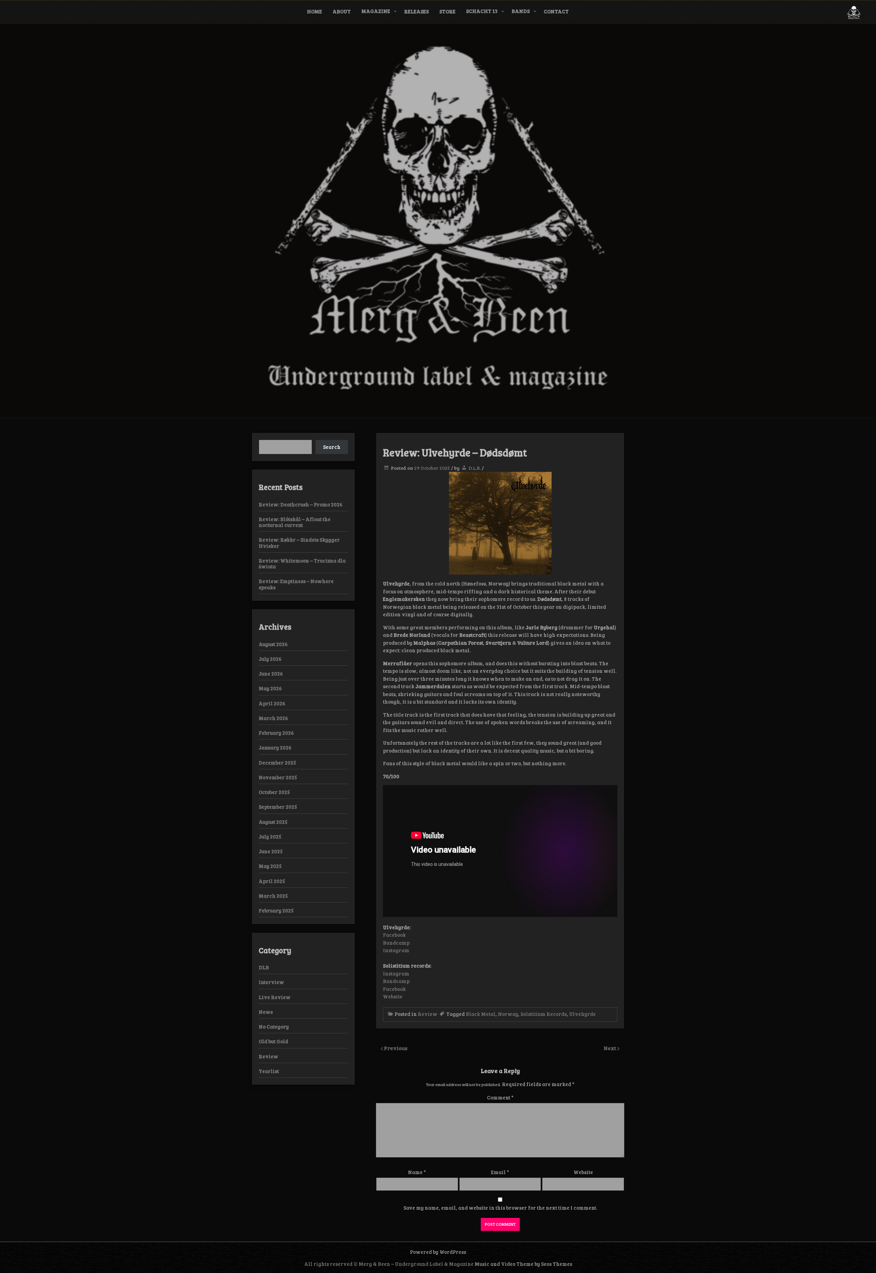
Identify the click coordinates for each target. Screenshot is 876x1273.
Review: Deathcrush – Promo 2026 (301, 504)
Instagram (396, 950)
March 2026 (273, 718)
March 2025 (273, 895)
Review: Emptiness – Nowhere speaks (296, 584)
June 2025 (271, 851)
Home (314, 11)
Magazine (375, 11)
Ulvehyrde (582, 1013)
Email (500, 1172)
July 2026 (270, 658)
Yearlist (269, 1071)
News (266, 1011)
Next (610, 1047)
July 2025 (270, 836)
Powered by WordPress (438, 1251)
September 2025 (278, 806)
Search (331, 446)
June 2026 (271, 673)
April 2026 (272, 703)
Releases (416, 11)
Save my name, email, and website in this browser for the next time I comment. (500, 1207)
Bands (521, 11)
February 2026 (276, 732)
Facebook (394, 934)
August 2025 (273, 821)
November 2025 (278, 777)
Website (392, 996)
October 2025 (274, 792)
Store (447, 11)
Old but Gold (273, 1041)
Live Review (275, 997)
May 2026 (270, 688)
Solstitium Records (543, 1013)
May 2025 (270, 865)
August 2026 (273, 644)
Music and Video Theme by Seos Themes (523, 1263)
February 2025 (276, 910)
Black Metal (480, 1013)
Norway (508, 1013)
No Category (274, 1026)
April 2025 (272, 881)
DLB (264, 967)
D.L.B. (474, 468)
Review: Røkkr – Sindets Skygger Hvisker (299, 542)
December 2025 (277, 762)
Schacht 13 (482, 11)
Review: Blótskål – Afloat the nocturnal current (295, 522)
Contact (556, 11)
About (342, 11)
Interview (271, 982)
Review (427, 1013)
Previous (396, 1047)
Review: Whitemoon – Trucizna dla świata (302, 563)
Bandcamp (396, 942)
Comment (500, 1097)
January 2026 (275, 747)
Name (417, 1172)
